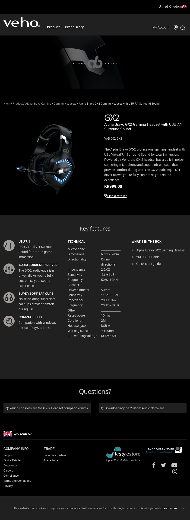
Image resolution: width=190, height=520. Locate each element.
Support (8, 455)
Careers (8, 470)
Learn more (169, 508)
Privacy (8, 486)
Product (53, 27)
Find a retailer (117, 196)
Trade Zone (51, 460)
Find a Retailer (12, 460)
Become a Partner (55, 455)
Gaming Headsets (65, 103)
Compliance (11, 475)
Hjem (6, 103)
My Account (161, 27)
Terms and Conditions (17, 480)
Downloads (10, 465)
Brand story (74, 27)
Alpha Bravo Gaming (38, 103)
